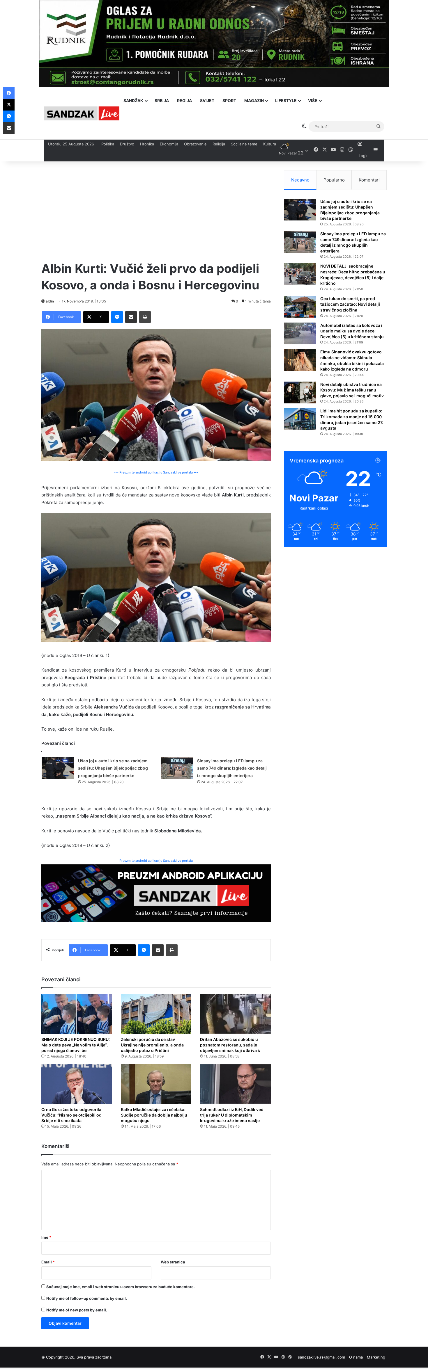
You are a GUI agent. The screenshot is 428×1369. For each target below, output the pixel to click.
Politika (107, 144)
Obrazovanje (195, 144)
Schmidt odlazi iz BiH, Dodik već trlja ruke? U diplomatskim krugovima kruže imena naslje (231, 1115)
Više (312, 100)
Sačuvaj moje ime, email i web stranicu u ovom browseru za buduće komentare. (120, 1286)
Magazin (254, 100)
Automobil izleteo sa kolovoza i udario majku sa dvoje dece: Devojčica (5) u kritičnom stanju (352, 331)
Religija (219, 144)
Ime (46, 1237)
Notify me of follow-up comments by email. (86, 1298)
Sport (229, 100)
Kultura (269, 144)
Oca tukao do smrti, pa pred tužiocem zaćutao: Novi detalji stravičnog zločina (350, 304)
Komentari (369, 180)
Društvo (127, 144)
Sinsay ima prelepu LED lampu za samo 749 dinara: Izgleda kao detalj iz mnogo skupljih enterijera (232, 768)
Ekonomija (169, 144)
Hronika (147, 144)
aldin (50, 301)
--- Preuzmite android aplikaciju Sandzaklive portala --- (156, 472)
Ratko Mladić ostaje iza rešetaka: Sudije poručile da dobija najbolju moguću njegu (154, 1115)
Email (48, 1262)
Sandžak (133, 100)
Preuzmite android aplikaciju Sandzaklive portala (156, 861)
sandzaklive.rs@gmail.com (321, 1357)
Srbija (162, 100)
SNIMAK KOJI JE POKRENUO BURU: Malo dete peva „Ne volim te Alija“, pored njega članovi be (75, 1045)
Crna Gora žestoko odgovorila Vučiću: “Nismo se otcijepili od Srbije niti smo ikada (71, 1115)
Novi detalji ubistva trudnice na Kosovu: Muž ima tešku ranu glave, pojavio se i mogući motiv (352, 390)
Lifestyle (286, 100)
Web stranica (173, 1262)
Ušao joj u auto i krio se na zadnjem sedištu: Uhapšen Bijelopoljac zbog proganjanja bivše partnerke (113, 768)
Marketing (376, 1357)
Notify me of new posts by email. (76, 1310)
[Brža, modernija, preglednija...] (156, 892)
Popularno (334, 180)
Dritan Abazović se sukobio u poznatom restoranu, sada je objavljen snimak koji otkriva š (230, 1045)
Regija (184, 100)
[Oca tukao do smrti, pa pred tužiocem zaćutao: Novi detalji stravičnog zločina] (300, 307)
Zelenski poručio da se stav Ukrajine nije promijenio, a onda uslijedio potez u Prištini (152, 1045)
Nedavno (300, 180)
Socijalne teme (244, 144)
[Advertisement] (156, 211)
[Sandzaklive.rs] (81, 113)
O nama (356, 1357)
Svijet (207, 100)
